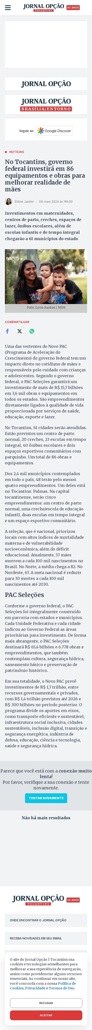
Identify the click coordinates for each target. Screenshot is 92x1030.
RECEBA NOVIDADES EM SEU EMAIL (36, 938)
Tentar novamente (46, 798)
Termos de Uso (61, 988)
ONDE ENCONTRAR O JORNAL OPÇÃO (38, 920)
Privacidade (35, 988)
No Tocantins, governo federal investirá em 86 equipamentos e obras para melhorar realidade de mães (45, 175)
